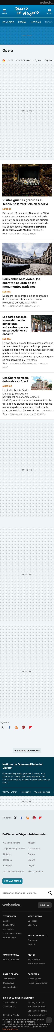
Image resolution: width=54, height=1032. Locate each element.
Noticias (36, 22)
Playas (31, 865)
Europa (49, 22)
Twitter (2, 726)
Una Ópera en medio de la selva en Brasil (15, 379)
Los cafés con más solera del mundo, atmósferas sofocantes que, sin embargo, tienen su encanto (15, 325)
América (7, 386)
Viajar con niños (35, 871)
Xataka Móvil (9, 925)
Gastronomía (34, 848)
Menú (4, 13)
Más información (10, 1029)
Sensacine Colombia (37, 1011)
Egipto (38, 60)
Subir (43, 905)
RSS (16, 726)
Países (27, 60)
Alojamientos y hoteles (14, 848)
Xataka (6, 921)
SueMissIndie (16, 306)
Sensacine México (36, 1006)
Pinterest (23, 726)
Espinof (31, 944)
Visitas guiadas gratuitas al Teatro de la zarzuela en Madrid (25, 202)
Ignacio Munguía (18, 414)
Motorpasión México (37, 1015)
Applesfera (8, 929)
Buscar (50, 893)
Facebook (9, 726)
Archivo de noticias (28, 750)
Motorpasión (34, 959)
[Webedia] (47, 2)
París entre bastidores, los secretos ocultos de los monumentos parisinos (21, 282)
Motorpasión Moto (36, 963)
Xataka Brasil (9, 1006)
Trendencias (9, 978)
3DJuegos (32, 921)
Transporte (26, 792)
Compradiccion (10, 987)
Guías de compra (42, 792)
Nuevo (49, 13)
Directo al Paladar (11, 959)
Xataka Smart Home (12, 933)
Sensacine (33, 940)
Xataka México (10, 1002)
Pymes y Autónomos (37, 983)
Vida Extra (32, 925)
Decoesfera (8, 983)
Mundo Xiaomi (9, 937)
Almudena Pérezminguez (23, 363)
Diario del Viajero (27, 11)
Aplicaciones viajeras (13, 871)
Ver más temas (12, 881)
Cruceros (7, 865)
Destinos (7, 860)
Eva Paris (14, 233)
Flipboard (30, 726)
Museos (6, 209)
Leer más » (38, 230)
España (22, 22)
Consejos (8, 22)
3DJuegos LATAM (36, 1002)
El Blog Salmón (35, 978)
